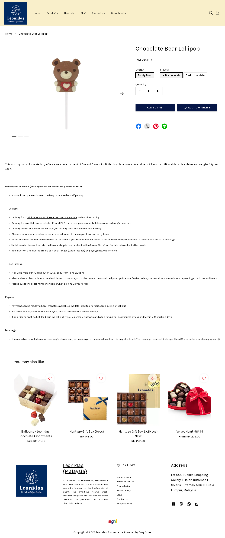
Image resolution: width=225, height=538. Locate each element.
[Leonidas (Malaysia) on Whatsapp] (189, 505)
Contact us (122, 499)
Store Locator (119, 13)
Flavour (164, 69)
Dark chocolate (195, 75)
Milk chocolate (171, 75)
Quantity (141, 84)
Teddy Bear (145, 75)
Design (140, 69)
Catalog (51, 13)
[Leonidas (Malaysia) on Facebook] (173, 505)
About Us (69, 13)
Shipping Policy (124, 503)
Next (122, 93)
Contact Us (98, 13)
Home (37, 13)
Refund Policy (124, 490)
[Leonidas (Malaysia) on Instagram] (181, 505)
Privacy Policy (123, 486)
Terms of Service (125, 481)
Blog (83, 13)
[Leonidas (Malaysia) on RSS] (196, 505)
